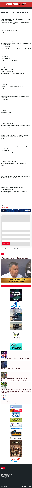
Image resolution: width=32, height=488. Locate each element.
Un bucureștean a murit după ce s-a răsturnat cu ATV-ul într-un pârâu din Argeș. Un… (15, 379)
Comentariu (4, 221)
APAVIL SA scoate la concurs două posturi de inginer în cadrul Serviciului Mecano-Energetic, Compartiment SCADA (15, 401)
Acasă (2, 0)
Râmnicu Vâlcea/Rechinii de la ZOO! (24, 250)
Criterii (2, 14)
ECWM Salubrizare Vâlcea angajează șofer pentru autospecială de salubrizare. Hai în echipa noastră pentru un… (16, 390)
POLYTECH (9, 486)
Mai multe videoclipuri (16, 286)
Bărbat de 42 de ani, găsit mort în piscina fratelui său (10, 368)
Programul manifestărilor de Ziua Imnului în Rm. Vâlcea (11, 248)
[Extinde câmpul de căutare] (29, 8)
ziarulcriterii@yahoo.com (7, 478)
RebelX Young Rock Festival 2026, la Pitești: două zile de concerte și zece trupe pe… (16, 358)
